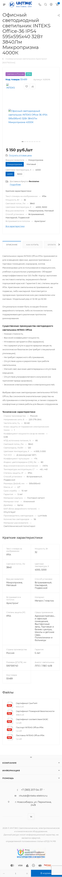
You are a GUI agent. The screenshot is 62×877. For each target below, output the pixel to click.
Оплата (52, 245)
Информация (11, 770)
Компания (9, 763)
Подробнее (15, 184)
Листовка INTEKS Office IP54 (30, 735)
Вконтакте (31, 816)
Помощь (8, 778)
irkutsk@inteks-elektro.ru (33, 795)
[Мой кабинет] (51, 4)
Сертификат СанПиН (26, 703)
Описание (11, 245)
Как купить (32, 245)
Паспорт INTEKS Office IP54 (29, 727)
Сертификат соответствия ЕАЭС (32, 719)
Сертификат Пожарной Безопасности (35, 711)
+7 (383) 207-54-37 (31, 790)
